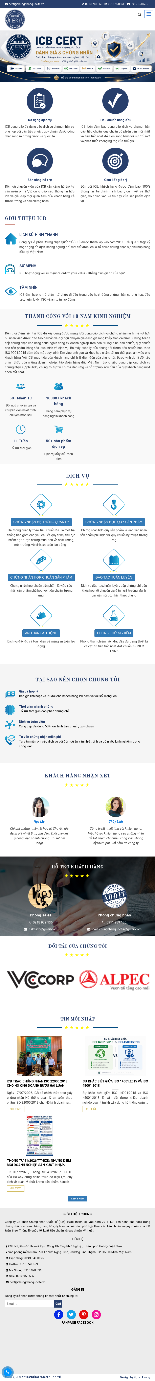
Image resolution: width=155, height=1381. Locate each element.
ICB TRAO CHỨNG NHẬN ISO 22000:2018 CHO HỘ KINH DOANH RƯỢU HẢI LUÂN (37, 1083)
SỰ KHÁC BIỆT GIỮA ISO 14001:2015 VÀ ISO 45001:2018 (115, 1083)
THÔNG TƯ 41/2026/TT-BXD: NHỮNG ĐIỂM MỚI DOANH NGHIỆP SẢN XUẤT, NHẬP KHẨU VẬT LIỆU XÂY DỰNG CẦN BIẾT (39, 1163)
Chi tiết (15, 1108)
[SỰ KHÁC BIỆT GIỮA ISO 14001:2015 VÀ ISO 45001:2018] (115, 1056)
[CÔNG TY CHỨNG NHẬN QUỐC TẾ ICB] (21, 19)
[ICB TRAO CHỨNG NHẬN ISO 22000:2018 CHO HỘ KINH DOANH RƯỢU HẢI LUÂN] (39, 1056)
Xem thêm (77, 1198)
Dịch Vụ (77, 476)
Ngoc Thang (142, 1377)
